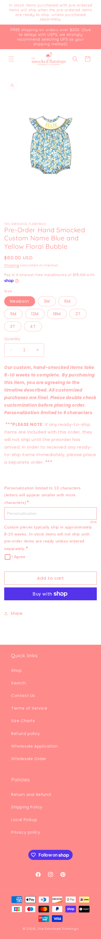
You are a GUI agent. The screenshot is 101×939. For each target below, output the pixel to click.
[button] (11, 59)
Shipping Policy (27, 807)
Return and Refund (31, 794)
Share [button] (17, 613)
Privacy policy (25, 832)
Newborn (19, 301)
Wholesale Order (28, 759)
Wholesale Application (34, 746)
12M (35, 314)
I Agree (18, 556)
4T (33, 326)
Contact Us (23, 695)
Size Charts (23, 721)
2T (78, 314)
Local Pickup (24, 819)
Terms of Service (29, 708)
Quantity (12, 339)
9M (13, 314)
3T (12, 326)
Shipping (11, 265)
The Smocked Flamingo (57, 928)
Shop (16, 670)
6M (67, 301)
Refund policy (25, 733)
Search (18, 683)
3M (47, 301)
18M (57, 314)
